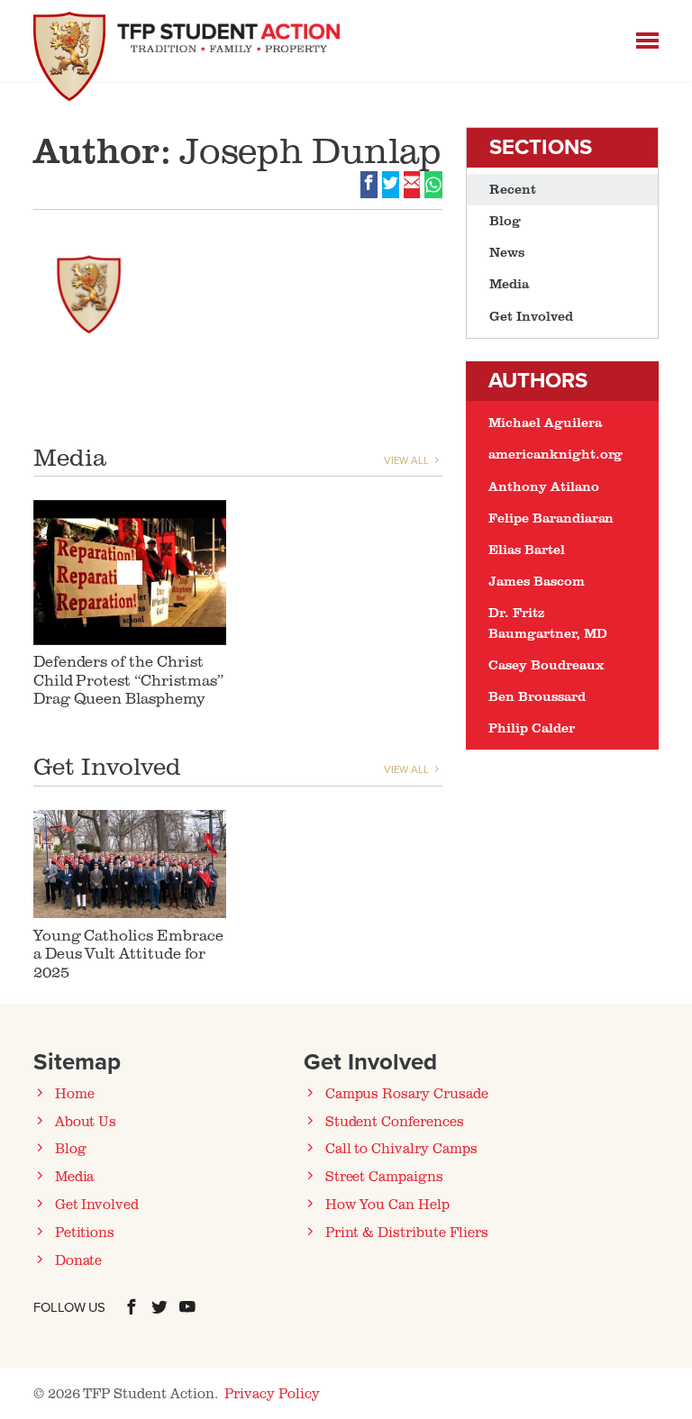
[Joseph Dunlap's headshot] (88, 287)
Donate (79, 1259)
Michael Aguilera (544, 422)
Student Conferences (394, 1121)
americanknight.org (555, 453)
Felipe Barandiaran (551, 517)
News (506, 251)
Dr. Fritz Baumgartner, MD (547, 622)
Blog (505, 220)
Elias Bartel (526, 549)
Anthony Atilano (543, 486)
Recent (512, 188)
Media (509, 283)
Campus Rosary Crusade (406, 1093)
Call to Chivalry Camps (401, 1148)
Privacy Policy (271, 1393)
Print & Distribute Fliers (406, 1232)
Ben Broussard (536, 696)
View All (408, 460)
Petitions (85, 1232)
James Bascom (536, 580)
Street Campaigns (384, 1176)
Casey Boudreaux (546, 664)
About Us (86, 1121)
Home (75, 1093)
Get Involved (530, 315)
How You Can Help (387, 1204)
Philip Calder (531, 727)
